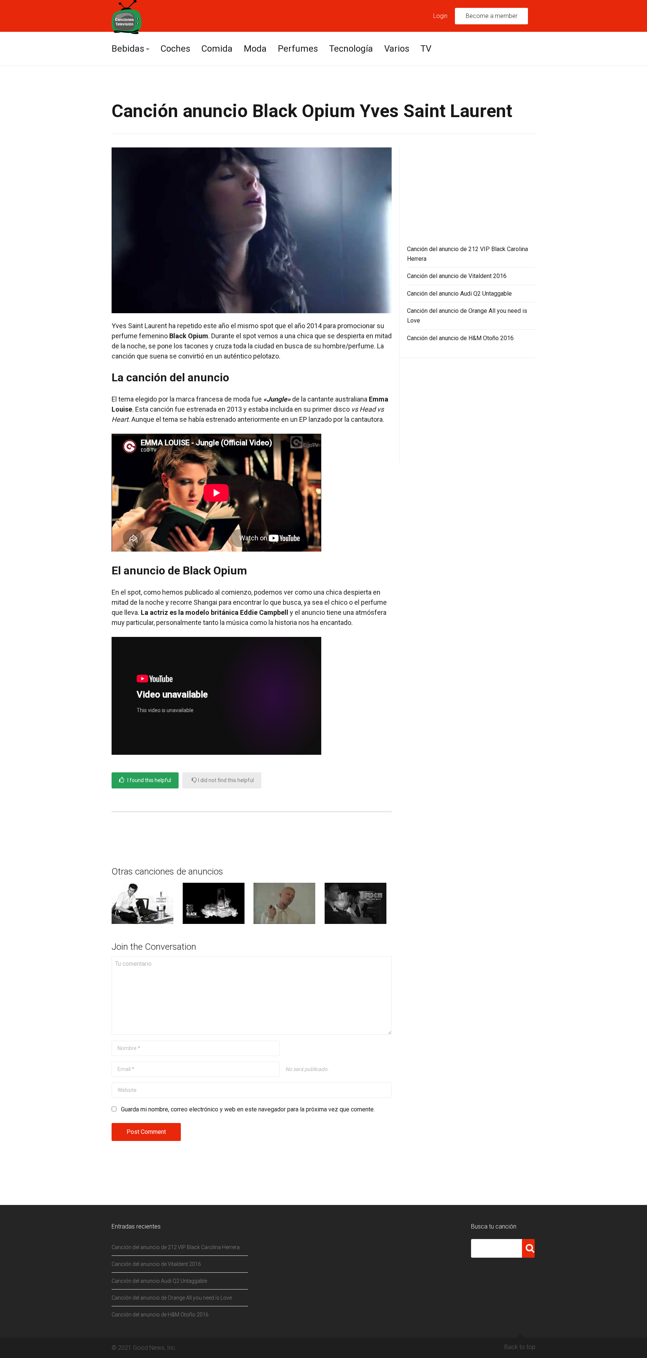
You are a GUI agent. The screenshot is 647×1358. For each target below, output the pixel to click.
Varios (396, 48)
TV (425, 48)
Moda (255, 48)
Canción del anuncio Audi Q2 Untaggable (459, 293)
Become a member (491, 15)
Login (440, 15)
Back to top (519, 1347)
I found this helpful (148, 780)
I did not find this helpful (225, 780)
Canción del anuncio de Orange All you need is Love (172, 1298)
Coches (175, 48)
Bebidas (128, 48)
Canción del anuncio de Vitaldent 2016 (457, 276)
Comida (217, 48)
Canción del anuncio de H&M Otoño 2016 (460, 338)
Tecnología (351, 48)
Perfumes (298, 48)
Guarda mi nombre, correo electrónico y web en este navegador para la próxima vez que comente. (248, 1109)
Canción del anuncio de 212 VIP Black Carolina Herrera (176, 1247)
